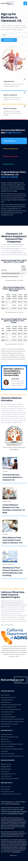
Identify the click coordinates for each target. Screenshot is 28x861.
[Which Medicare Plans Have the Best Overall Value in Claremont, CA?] (10, 526)
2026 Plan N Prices (6, 776)
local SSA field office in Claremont (15, 813)
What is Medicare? (6, 702)
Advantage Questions (7, 734)
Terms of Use (9, 803)
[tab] (14, 141)
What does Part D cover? (7, 791)
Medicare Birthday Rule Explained (10, 778)
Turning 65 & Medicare (7, 699)
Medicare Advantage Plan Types (9, 736)
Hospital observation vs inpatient (9, 724)
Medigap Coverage (6, 769)
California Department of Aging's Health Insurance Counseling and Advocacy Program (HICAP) (13, 605)
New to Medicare (5, 695)
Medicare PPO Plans (6, 741)
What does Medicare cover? (8, 697)
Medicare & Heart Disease (8, 753)
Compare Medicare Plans (7, 711)
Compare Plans (9, 40)
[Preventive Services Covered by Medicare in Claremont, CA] (10, 463)
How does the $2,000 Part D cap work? (11, 794)
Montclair (24, 811)
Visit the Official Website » (7, 624)
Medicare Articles (5, 726)
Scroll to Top (13, 855)
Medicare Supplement (10, 95)
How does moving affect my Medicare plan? (12, 721)
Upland (18, 811)
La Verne (14, 811)
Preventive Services (6, 714)
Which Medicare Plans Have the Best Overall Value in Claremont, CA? (12, 540)
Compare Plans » (14, 449)
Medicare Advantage (10, 108)
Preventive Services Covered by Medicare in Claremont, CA (12, 477)
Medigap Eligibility (6, 766)
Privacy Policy (16, 803)
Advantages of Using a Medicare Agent (11, 704)
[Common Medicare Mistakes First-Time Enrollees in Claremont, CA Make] (10, 494)
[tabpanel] (14, 193)
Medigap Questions (6, 764)
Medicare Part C (5, 739)
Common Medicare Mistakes (8, 716)
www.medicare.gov (17, 851)
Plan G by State (5, 771)
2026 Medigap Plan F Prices (8, 773)
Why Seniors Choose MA (7, 746)
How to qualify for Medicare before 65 (11, 709)
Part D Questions (5, 789)
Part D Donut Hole (5, 786)
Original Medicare (9, 81)
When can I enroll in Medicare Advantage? (12, 744)
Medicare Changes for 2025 (8, 707)
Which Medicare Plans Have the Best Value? (12, 719)
